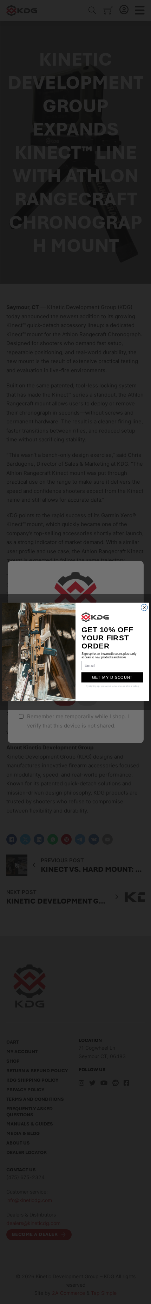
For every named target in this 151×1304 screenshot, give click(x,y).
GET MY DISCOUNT (112, 678)
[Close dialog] (144, 607)
